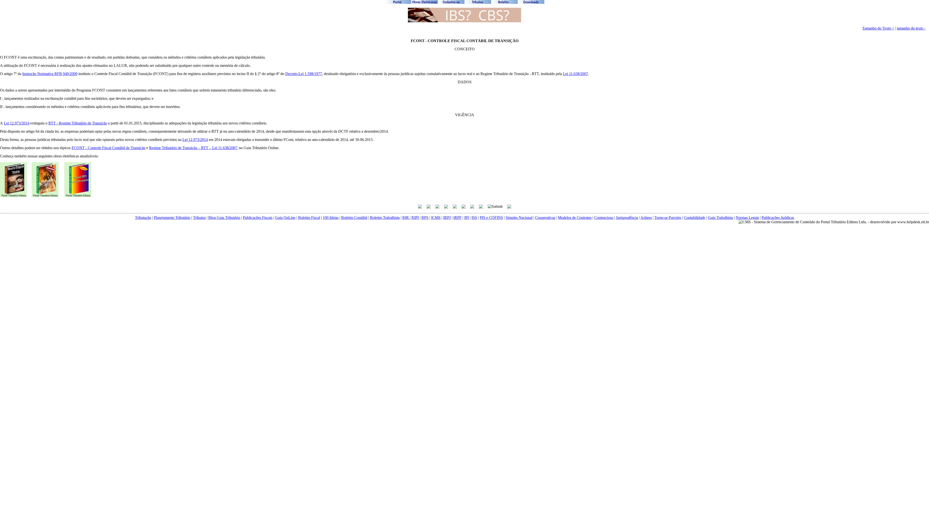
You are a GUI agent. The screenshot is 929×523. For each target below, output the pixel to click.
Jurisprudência (627, 217)
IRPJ (447, 217)
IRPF (457, 217)
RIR (406, 217)
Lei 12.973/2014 (16, 123)
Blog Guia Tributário (224, 217)
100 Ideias (330, 217)
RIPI (415, 217)
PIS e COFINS (491, 217)
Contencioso (603, 217)
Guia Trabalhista (720, 217)
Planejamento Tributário (172, 217)
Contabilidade (694, 217)
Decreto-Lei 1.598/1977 (303, 74)
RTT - (53, 123)
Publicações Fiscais (257, 217)
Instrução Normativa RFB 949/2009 (49, 74)
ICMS (436, 217)
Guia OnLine (285, 217)
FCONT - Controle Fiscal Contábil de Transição (108, 148)
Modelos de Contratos (575, 217)
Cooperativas (545, 217)
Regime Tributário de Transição (83, 123)
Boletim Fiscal (309, 217)
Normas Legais (747, 217)
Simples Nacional (519, 217)
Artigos (646, 217)
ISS (474, 217)
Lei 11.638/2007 (575, 74)
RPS (424, 217)
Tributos (199, 217)
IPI (466, 217)
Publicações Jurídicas (778, 217)
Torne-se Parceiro (667, 217)
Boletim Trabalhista (385, 217)
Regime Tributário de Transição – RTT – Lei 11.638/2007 (193, 148)
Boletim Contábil (354, 217)
